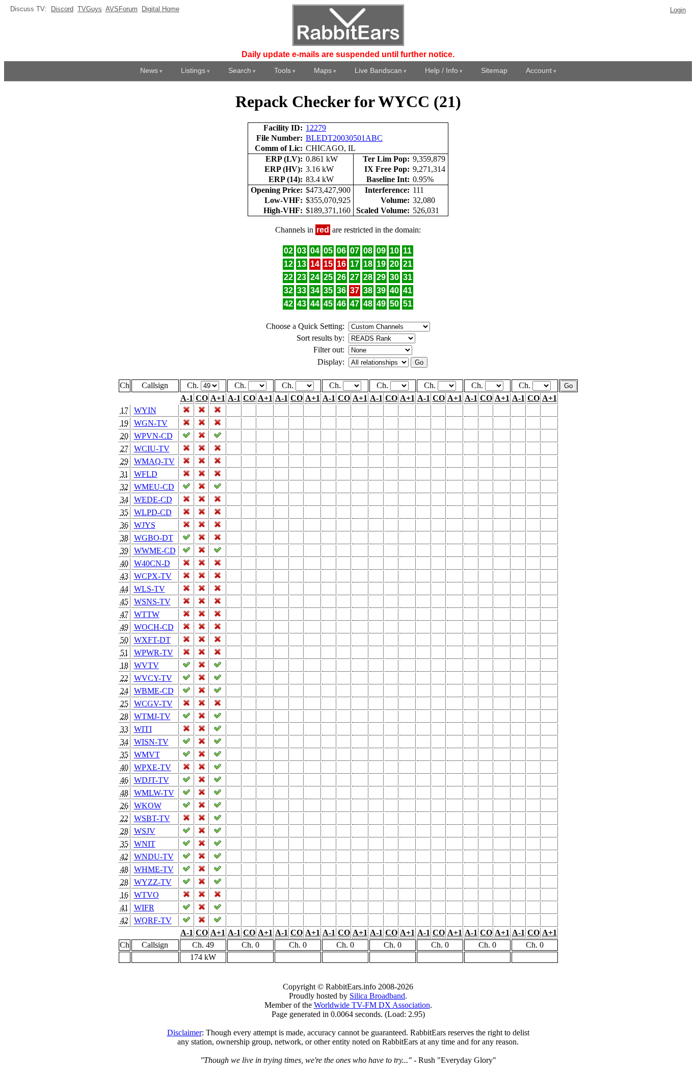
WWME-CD (155, 550)
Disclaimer (184, 1032)
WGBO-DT (153, 537)
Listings (193, 70)
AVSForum (121, 9)
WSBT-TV (152, 818)
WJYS (144, 525)
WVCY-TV (153, 678)
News (149, 70)
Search (239, 70)
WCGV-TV (153, 703)
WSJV (144, 831)
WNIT (144, 843)
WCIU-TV (152, 448)
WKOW (148, 805)
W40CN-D (152, 563)
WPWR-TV (153, 652)
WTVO (146, 894)
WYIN (145, 410)
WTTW (146, 614)
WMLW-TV (154, 792)
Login (678, 10)
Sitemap (494, 70)
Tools (282, 70)
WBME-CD (154, 690)
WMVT (147, 754)
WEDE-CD (153, 499)
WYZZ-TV (153, 882)
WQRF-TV (153, 920)
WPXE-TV (152, 767)
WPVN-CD (153, 435)
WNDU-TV (154, 856)
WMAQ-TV (154, 461)
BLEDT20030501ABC (344, 138)
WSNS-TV (152, 601)
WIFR (144, 907)
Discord (62, 9)
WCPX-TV (153, 576)
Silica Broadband (377, 995)
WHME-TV (154, 869)
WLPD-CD (153, 512)
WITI (143, 729)
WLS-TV (149, 588)
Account (539, 70)
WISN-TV (151, 741)
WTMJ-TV (152, 716)
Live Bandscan (378, 70)
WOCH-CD (154, 627)
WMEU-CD (154, 486)
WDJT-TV (151, 780)
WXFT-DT (152, 639)
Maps (323, 70)
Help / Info (441, 70)
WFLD (145, 474)
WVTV (146, 665)
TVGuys (89, 9)
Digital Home (160, 9)
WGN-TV (151, 423)
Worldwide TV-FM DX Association (372, 1005)
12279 (316, 127)
